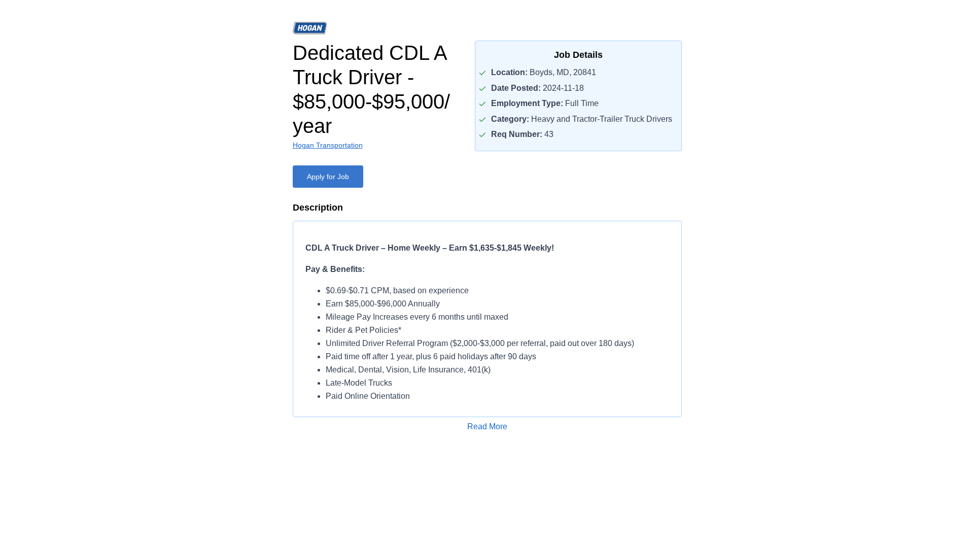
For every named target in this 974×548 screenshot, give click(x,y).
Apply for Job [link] (328, 177)
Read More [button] (487, 426)
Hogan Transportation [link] (328, 145)
